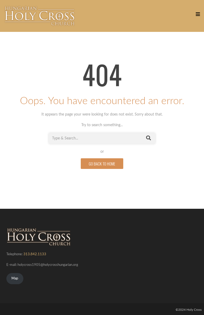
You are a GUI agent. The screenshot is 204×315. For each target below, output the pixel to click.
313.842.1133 (34, 254)
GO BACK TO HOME (102, 164)
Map (14, 278)
